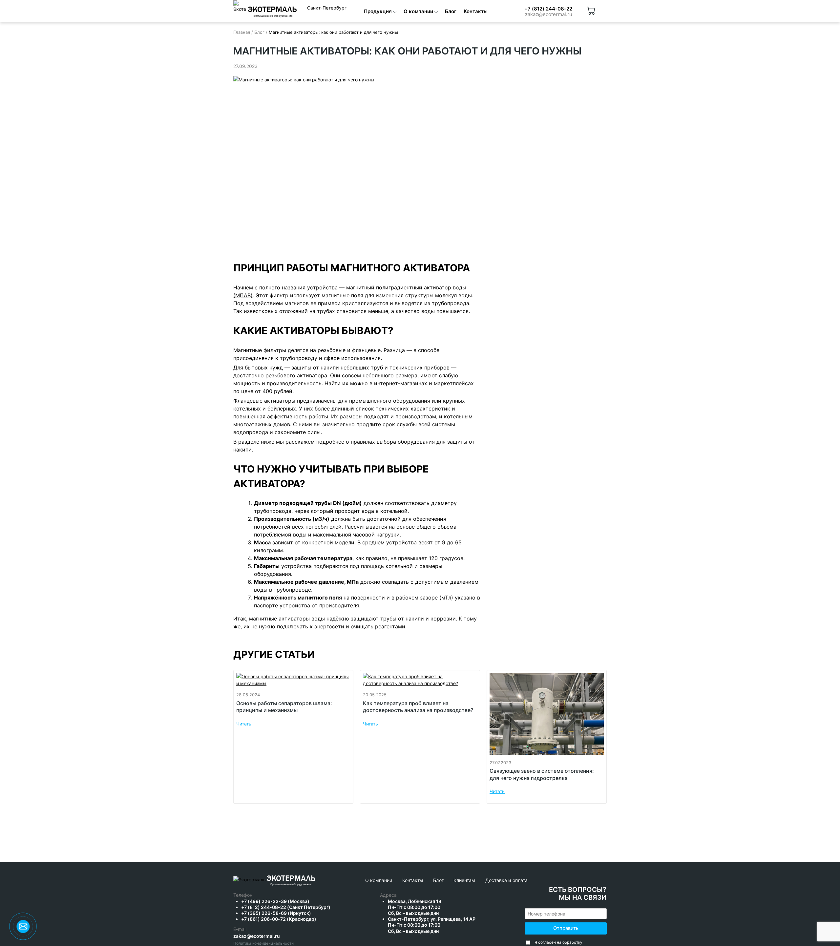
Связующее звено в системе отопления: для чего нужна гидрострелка (542, 774)
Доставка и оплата (506, 880)
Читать (243, 723)
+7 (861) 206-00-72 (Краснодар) (278, 919)
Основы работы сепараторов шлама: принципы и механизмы (284, 707)
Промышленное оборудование (290, 884)
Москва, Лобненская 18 (414, 907)
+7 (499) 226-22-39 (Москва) (275, 901)
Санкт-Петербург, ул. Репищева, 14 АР (431, 925)
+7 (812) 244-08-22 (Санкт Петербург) (285, 907)
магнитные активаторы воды (287, 618)
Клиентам (464, 880)
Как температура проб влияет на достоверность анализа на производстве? (418, 707)
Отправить (565, 928)
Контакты (476, 11)
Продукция (378, 11)
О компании (419, 11)
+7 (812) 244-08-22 (548, 9)
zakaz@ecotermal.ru (548, 14)
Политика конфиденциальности (263, 943)
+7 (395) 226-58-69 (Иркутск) (276, 913)
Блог (450, 11)
